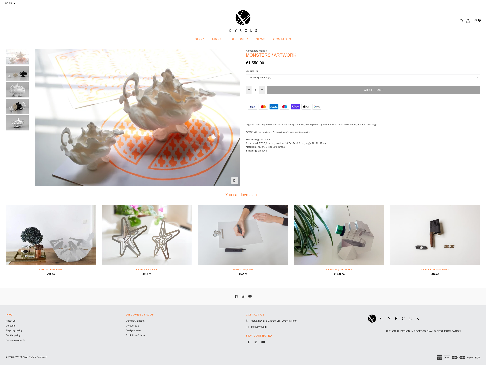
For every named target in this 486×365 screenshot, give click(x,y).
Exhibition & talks (135, 335)
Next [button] (235, 117)
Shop (199, 39)
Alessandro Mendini (256, 50)
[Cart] (475, 21)
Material (252, 71)
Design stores (133, 330)
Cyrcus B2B (132, 325)
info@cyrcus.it (259, 327)
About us (11, 320)
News (261, 39)
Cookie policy (13, 335)
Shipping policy (14, 330)
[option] (137, 117)
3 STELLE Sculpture (147, 269)
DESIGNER (239, 39)
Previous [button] (40, 117)
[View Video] (234, 180)
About (217, 39)
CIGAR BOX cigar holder (435, 269)
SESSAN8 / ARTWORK (339, 269)
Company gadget (135, 320)
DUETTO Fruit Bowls (50, 269)
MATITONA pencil (243, 269)
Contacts (282, 39)
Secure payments (15, 340)
